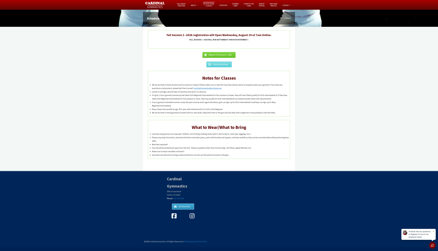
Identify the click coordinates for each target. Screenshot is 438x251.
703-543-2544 (178, 198)
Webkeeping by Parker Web (195, 241)
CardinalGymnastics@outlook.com (207, 88)
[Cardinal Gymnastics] (155, 5)
